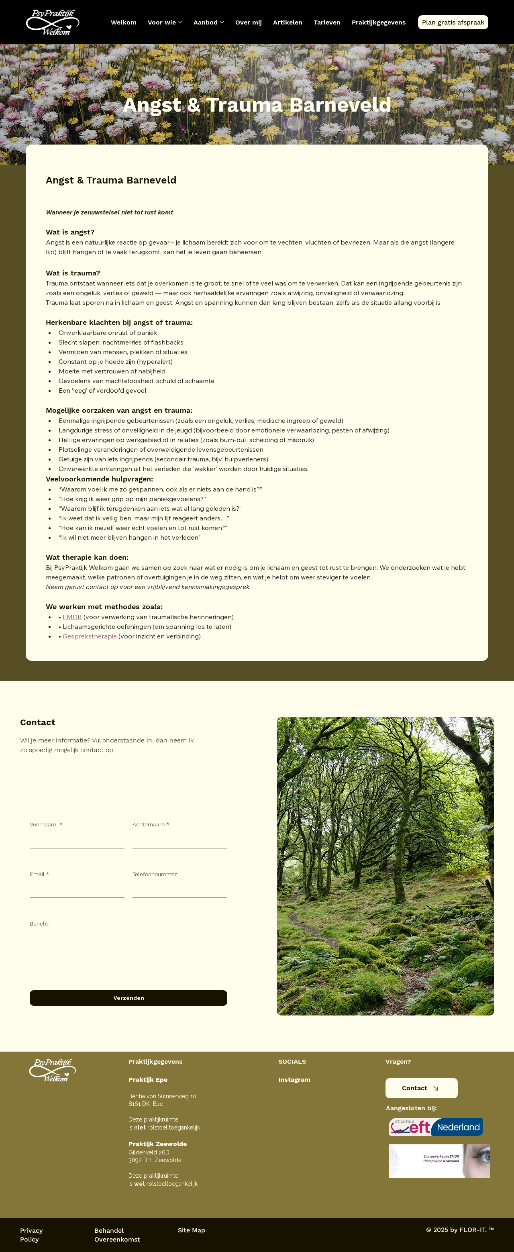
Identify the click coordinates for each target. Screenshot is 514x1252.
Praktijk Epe (147, 1079)
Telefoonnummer (155, 874)
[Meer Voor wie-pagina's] (180, 22)
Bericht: (39, 923)
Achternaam (151, 824)
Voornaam (46, 824)
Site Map (191, 1230)
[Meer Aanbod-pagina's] (222, 22)
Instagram (294, 1079)
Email (39, 874)
